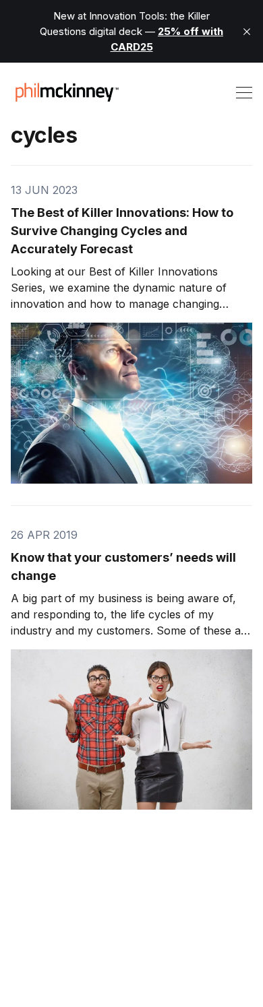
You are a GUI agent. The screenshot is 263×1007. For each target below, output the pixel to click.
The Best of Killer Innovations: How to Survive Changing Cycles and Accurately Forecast (122, 230)
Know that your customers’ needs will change (123, 566)
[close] (247, 31)
